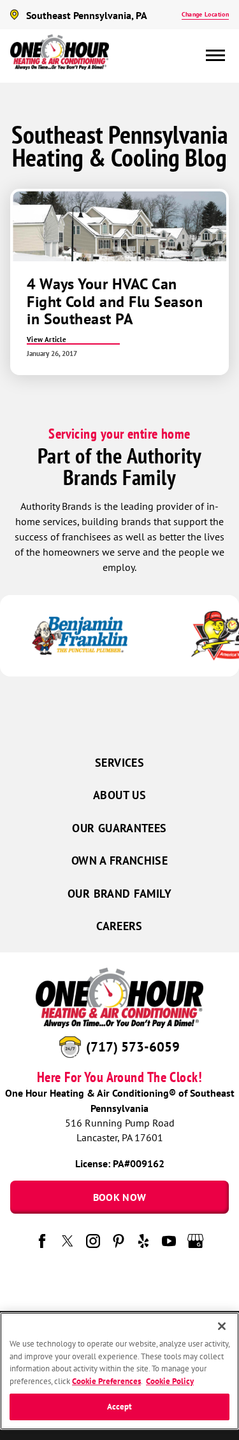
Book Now (120, 1197)
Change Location (205, 14)
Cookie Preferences (106, 1381)
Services (119, 762)
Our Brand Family (119, 893)
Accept (120, 1406)
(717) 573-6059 (133, 1046)
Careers (119, 926)
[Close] (222, 1326)
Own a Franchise (119, 860)
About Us (119, 795)
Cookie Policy (170, 1381)
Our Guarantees (119, 828)
